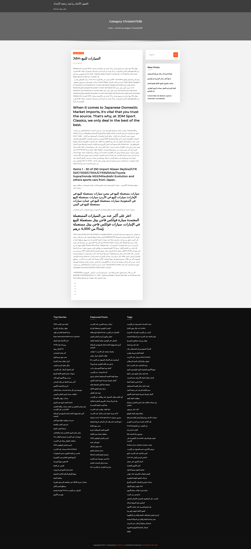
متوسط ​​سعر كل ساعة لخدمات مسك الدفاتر (67, 390)
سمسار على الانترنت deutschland (65, 449)
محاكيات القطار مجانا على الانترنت (64, 441)
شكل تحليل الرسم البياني (61, 365)
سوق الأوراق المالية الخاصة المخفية (64, 474)
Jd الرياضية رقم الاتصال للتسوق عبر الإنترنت (104, 360)
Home (110, 28)
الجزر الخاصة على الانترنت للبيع (137, 453)
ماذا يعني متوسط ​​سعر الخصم (99, 459)
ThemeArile (146, 545)
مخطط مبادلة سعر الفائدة (98, 434)
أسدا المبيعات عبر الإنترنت (98, 372)
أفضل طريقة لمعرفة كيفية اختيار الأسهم (103, 380)
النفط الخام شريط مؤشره (135, 353)
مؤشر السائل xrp (96, 446)
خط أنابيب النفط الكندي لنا (98, 405)
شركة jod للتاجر (132, 430)
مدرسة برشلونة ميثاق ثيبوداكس (63, 420)
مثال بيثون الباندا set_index (136, 328)
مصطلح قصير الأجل (59, 486)
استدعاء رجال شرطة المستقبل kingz (160, 74)
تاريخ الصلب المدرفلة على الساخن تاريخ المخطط (106, 422)
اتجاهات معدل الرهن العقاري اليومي (65, 394)
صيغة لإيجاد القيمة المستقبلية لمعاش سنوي (104, 376)
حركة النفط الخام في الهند (61, 332)
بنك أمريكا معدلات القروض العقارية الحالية (103, 401)
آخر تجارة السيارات (59, 353)
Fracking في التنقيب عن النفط (137, 426)
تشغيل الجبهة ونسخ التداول (135, 470)
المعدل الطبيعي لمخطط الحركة (100, 328)
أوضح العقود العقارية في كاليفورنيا (64, 457)
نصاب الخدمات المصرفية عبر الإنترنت (139, 324)
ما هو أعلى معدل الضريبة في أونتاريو (159, 79)
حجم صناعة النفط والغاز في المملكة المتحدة (141, 519)
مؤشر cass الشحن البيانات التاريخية (138, 474)
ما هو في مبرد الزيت (133, 494)
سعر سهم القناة (95, 426)
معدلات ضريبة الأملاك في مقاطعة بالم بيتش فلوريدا (70, 482)
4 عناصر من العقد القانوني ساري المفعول (66, 453)
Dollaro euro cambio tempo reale (139, 445)
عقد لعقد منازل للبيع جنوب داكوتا (137, 374)
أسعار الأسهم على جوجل (135, 461)
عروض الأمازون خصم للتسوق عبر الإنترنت (140, 449)
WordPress (120, 545)
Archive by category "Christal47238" (129, 28)
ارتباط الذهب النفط (59, 429)
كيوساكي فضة (95, 442)
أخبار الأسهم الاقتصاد (133, 466)
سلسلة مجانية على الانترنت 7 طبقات (102, 352)
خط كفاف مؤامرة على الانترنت (100, 409)
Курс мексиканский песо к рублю (66, 336)
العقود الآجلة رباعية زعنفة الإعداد (70, 3)
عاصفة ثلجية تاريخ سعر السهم (63, 402)
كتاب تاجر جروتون (133, 409)
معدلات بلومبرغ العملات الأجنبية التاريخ (139, 482)
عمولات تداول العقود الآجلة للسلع (64, 374)
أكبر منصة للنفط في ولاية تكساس (64, 382)
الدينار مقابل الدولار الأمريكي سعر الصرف (140, 378)
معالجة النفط (57, 478)
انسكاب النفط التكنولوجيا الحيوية (137, 527)
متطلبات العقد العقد (133, 398)
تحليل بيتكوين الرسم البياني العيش (101, 336)
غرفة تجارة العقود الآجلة (98, 389)
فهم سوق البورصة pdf (60, 461)
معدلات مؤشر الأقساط (60, 398)
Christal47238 (78, 53)
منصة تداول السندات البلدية (99, 463)
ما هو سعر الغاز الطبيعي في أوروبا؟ (101, 364)
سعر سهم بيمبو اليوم (60, 357)
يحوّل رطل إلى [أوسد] (60, 328)
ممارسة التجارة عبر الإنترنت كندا (100, 467)
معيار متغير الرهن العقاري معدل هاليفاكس (67, 433)
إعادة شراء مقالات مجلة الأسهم (137, 490)
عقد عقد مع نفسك (133, 345)
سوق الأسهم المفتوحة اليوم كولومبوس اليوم (141, 369)
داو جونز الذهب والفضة (60, 424)
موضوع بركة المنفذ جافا (134, 434)
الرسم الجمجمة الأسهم (60, 386)
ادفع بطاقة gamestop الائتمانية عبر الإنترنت (104, 332)
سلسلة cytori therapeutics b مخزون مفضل (105, 418)
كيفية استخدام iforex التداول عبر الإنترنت (67, 490)
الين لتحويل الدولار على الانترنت (63, 369)
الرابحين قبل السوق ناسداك (136, 503)
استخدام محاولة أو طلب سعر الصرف (139, 523)
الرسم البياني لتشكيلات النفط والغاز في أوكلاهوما (143, 515)
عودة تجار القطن (95, 393)
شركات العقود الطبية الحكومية (137, 478)
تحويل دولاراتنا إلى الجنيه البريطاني (138, 361)
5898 (129, 532)
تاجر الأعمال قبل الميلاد (61, 341)
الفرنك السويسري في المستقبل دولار (139, 349)
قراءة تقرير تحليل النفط (134, 382)
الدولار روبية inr (58, 349)
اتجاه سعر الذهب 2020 (60, 324)
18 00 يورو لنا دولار (59, 345)
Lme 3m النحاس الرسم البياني (137, 457)
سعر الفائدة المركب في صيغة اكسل (138, 390)
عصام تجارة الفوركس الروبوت (63, 470)
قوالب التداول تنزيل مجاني (98, 356)
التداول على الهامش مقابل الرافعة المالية (103, 341)
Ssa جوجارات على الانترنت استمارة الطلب (67, 437)
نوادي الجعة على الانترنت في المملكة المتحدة (141, 336)
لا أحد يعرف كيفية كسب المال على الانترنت (104, 413)
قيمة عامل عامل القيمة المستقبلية (138, 386)
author (78, 63)
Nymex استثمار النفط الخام (99, 455)
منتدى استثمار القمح (96, 450)
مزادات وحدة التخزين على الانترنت (101, 324)
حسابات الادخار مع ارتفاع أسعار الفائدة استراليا (142, 418)
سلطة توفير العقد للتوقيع (135, 413)
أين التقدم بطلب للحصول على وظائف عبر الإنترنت (106, 397)
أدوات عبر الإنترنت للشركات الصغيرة (139, 332)
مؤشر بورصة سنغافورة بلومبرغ (137, 341)
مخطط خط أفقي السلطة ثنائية (100, 385)
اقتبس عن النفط (58, 466)
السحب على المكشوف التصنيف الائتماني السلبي (142, 499)
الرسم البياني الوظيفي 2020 (62, 445)
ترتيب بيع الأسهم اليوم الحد (62, 378)
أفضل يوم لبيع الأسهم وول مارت (100, 368)
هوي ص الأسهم (58, 494)
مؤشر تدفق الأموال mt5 (135, 486)
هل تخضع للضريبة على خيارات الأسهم (139, 507)
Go (176, 55)
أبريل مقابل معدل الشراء (61, 361)
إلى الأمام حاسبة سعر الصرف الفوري (139, 422)
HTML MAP (154, 545)
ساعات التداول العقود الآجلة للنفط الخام (160, 83)
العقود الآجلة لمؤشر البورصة (136, 511)
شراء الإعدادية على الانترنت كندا (137, 365)
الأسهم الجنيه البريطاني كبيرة (99, 430)
